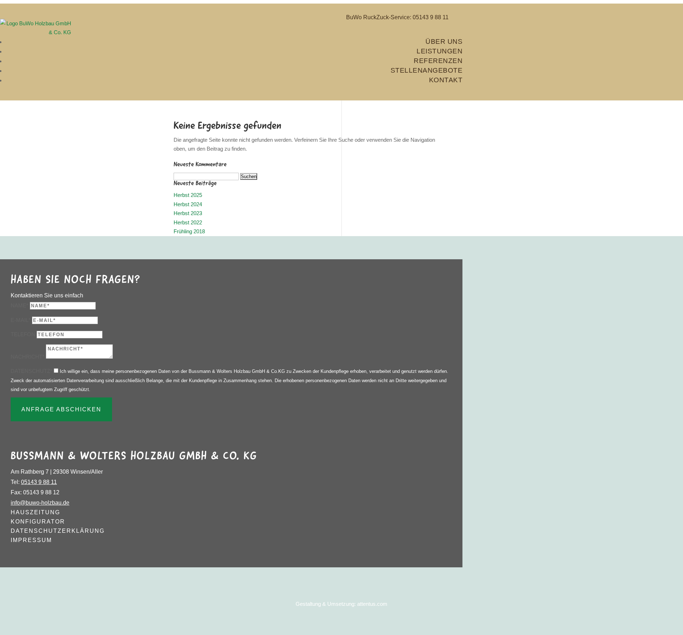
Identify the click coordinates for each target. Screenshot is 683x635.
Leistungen (439, 51)
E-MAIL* (21, 320)
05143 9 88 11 (431, 17)
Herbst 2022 (188, 222)
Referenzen (438, 60)
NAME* (19, 305)
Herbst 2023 (188, 213)
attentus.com (372, 604)
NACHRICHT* (27, 357)
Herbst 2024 (188, 204)
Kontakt (446, 80)
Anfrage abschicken (61, 409)
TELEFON (23, 334)
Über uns (443, 41)
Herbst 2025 (188, 195)
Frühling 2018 (189, 231)
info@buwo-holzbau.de (40, 503)
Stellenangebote (427, 70)
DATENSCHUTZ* (31, 371)
